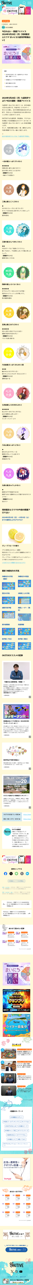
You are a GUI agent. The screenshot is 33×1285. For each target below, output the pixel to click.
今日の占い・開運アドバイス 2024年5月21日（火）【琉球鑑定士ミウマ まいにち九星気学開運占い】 (18, 904)
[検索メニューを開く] (25, 3)
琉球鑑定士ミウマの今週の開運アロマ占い (16, 79)
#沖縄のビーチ (23, 1126)
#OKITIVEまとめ (10, 1126)
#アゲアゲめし (21, 1135)
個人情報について (12, 1276)
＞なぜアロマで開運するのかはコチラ (13, 562)
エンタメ (7, 887)
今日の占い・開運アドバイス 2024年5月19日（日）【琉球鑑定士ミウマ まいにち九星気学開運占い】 (14, 913)
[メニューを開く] (29, 3)
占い (12, 892)
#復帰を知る (11, 1135)
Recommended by (23, 948)
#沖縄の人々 (11, 1139)
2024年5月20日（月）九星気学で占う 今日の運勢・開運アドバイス (17, 75)
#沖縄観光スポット (17, 1117)
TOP (3, 887)
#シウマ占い (26, 1121)
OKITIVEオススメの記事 (12, 86)
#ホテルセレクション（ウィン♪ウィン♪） (15, 1144)
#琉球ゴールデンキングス (11, 1121)
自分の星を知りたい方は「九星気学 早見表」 (16, 136)
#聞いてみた (21, 1139)
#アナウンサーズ (23, 1130)
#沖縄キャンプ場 (10, 1130)
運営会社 (22, 1276)
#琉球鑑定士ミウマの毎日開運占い (16, 881)
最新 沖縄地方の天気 (10, 83)
